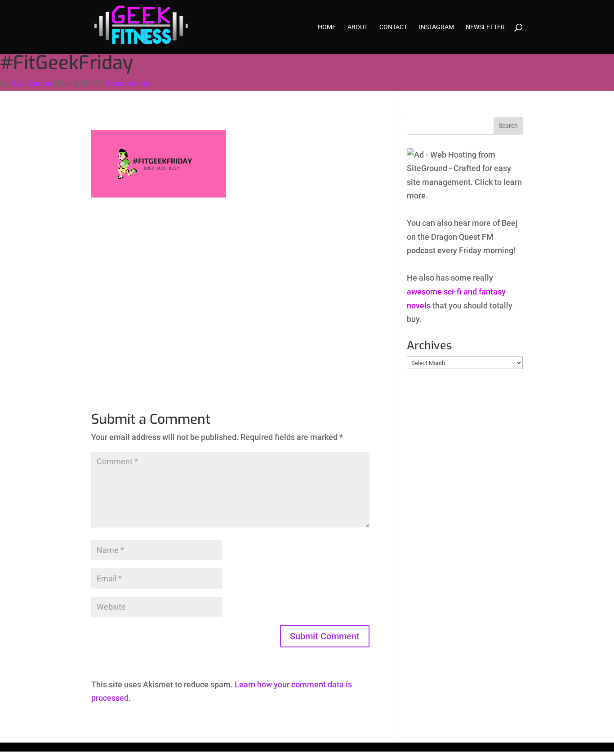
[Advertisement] (230, 284)
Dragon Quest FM (462, 237)
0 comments (127, 83)
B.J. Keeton (31, 83)
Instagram (436, 27)
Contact (393, 27)
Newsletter (485, 27)
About (357, 27)
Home (327, 27)
